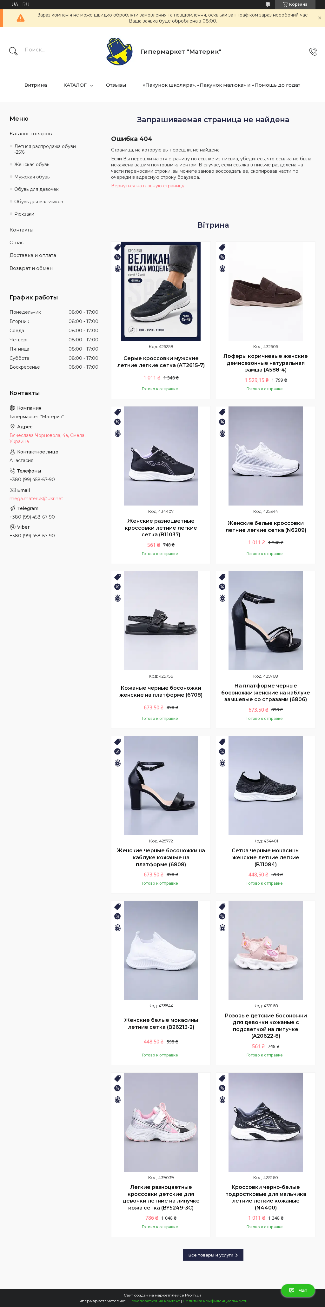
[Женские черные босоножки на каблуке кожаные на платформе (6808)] (160, 785)
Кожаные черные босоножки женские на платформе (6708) (160, 691)
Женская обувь (31, 164)
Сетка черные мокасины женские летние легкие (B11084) (266, 857)
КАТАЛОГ (75, 85)
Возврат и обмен (31, 268)
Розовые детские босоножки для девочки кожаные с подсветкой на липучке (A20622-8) (266, 1026)
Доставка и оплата (33, 255)
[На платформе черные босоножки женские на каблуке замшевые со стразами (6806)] (265, 620)
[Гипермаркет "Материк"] (119, 52)
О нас (17, 242)
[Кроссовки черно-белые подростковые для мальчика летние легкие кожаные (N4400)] (265, 1122)
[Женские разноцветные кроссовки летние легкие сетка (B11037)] (160, 456)
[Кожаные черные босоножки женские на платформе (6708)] (160, 620)
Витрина (35, 85)
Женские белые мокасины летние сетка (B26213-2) (161, 1023)
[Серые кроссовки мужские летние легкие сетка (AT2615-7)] (160, 291)
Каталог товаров (31, 134)
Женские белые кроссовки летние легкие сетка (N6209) (265, 526)
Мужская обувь (32, 177)
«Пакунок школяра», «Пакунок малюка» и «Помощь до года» (222, 85)
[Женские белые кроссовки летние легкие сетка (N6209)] (265, 456)
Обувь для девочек (36, 189)
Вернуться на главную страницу (147, 186)
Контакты (21, 230)
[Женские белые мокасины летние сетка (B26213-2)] (160, 950)
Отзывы (116, 85)
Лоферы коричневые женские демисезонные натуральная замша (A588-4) (265, 363)
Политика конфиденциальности (215, 1300)
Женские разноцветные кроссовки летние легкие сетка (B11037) (161, 528)
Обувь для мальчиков (38, 201)
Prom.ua (193, 1295)
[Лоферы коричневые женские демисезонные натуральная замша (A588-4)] (265, 291)
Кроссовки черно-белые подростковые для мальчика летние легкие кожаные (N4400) (265, 1197)
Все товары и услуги (210, 1254)
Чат (302, 1290)
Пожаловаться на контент (154, 1300)
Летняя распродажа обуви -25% (45, 149)
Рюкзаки (24, 214)
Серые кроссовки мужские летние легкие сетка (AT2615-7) (161, 361)
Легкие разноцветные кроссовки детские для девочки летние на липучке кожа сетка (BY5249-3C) (161, 1197)
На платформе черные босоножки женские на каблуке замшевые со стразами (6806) (265, 692)
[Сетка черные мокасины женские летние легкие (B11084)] (265, 785)
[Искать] (13, 52)
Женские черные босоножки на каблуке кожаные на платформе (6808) (161, 857)
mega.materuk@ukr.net (36, 498)
